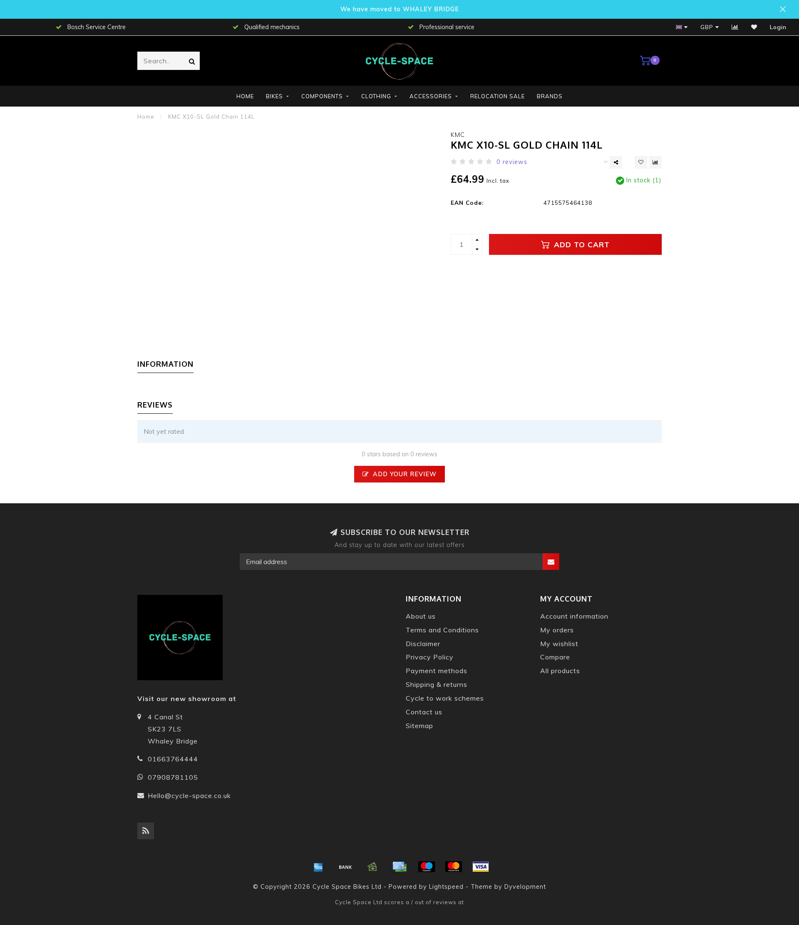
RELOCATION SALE (497, 96)
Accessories (430, 96)
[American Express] (318, 866)
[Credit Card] (399, 866)
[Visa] (480, 866)
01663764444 (173, 759)
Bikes (274, 96)
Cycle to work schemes (445, 698)
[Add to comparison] (655, 162)
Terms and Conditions (442, 630)
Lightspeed (446, 886)
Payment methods (436, 670)
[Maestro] (426, 866)
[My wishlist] (754, 27)
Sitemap (419, 725)
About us (421, 616)
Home (245, 96)
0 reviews (511, 162)
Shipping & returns (436, 684)
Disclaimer (423, 643)
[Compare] (735, 27)
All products (560, 670)
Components (322, 96)
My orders (557, 630)
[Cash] (372, 866)
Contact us (424, 712)
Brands (550, 96)
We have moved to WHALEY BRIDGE (399, 9)
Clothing (376, 96)
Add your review (404, 474)
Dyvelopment (525, 886)
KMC (458, 135)
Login (778, 27)
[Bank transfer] (345, 866)
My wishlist (559, 643)
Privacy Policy (430, 657)
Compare (555, 657)
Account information (574, 616)
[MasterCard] (453, 866)
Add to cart (580, 244)
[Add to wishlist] (641, 162)
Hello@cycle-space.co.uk (189, 795)
